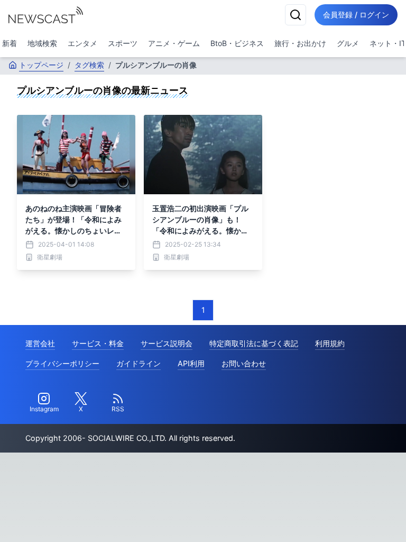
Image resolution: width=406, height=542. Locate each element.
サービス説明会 (166, 343)
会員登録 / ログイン (356, 14)
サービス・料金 (98, 343)
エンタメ (82, 43)
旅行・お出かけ (300, 43)
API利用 (191, 363)
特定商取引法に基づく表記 (253, 343)
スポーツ (122, 43)
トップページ (41, 64)
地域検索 (42, 43)
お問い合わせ (244, 363)
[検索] (295, 14)
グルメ (348, 43)
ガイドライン (138, 363)
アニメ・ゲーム (174, 43)
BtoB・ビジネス (237, 43)
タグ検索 (89, 64)
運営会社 (40, 343)
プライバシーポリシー (62, 363)
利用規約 (330, 343)
